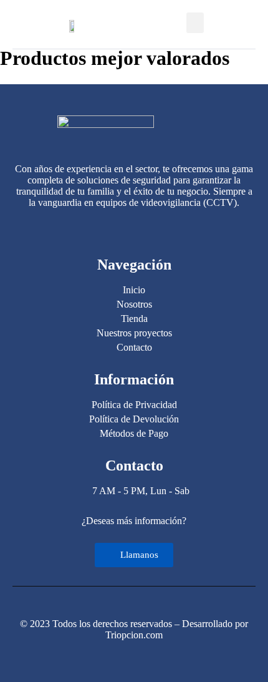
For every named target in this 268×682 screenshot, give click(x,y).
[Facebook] (111, 228)
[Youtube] (157, 228)
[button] (195, 22)
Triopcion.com (134, 635)
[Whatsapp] (134, 228)
